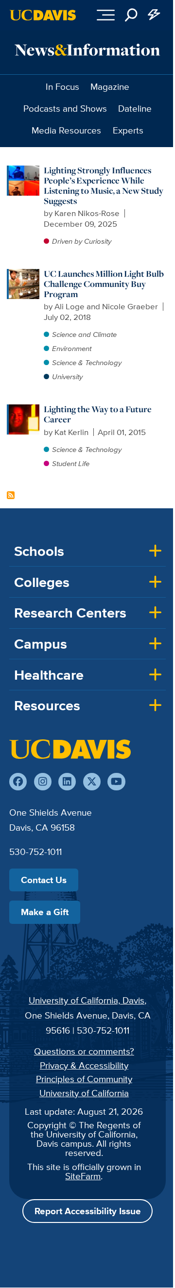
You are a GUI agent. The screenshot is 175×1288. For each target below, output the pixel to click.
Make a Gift (45, 912)
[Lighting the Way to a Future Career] (24, 409)
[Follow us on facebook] (18, 781)
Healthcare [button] (49, 675)
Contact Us (44, 880)
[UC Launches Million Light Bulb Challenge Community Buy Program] (24, 274)
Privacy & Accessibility (84, 1065)
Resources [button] (47, 705)
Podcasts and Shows (65, 108)
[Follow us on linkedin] (67, 781)
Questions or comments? (84, 1051)
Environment (71, 348)
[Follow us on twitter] (92, 781)
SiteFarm (83, 1176)
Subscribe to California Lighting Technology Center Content (11, 495)
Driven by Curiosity (81, 241)
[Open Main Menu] (106, 15)
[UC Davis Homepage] (42, 15)
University (67, 376)
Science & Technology (87, 362)
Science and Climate (84, 334)
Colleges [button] (42, 582)
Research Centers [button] (70, 612)
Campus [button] (40, 644)
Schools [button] (39, 551)
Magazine (109, 86)
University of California (84, 1093)
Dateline (135, 108)
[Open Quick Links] (154, 15)
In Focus (62, 86)
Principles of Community (84, 1079)
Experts (128, 130)
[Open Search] (131, 15)
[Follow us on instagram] (43, 781)
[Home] (70, 749)
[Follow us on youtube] (116, 781)
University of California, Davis (86, 1000)
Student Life (70, 463)
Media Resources (66, 130)
